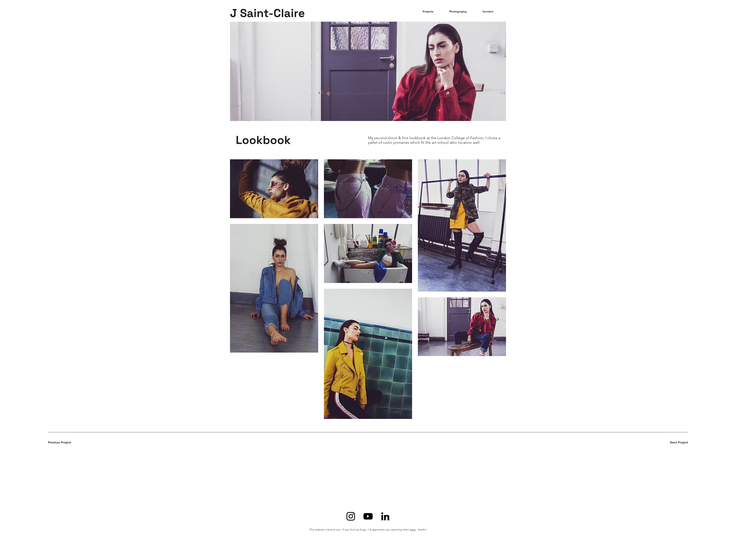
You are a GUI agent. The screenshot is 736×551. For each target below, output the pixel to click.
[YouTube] (368, 516)
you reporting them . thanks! (406, 529)
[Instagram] (350, 516)
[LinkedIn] (385, 516)
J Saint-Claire (267, 13)
